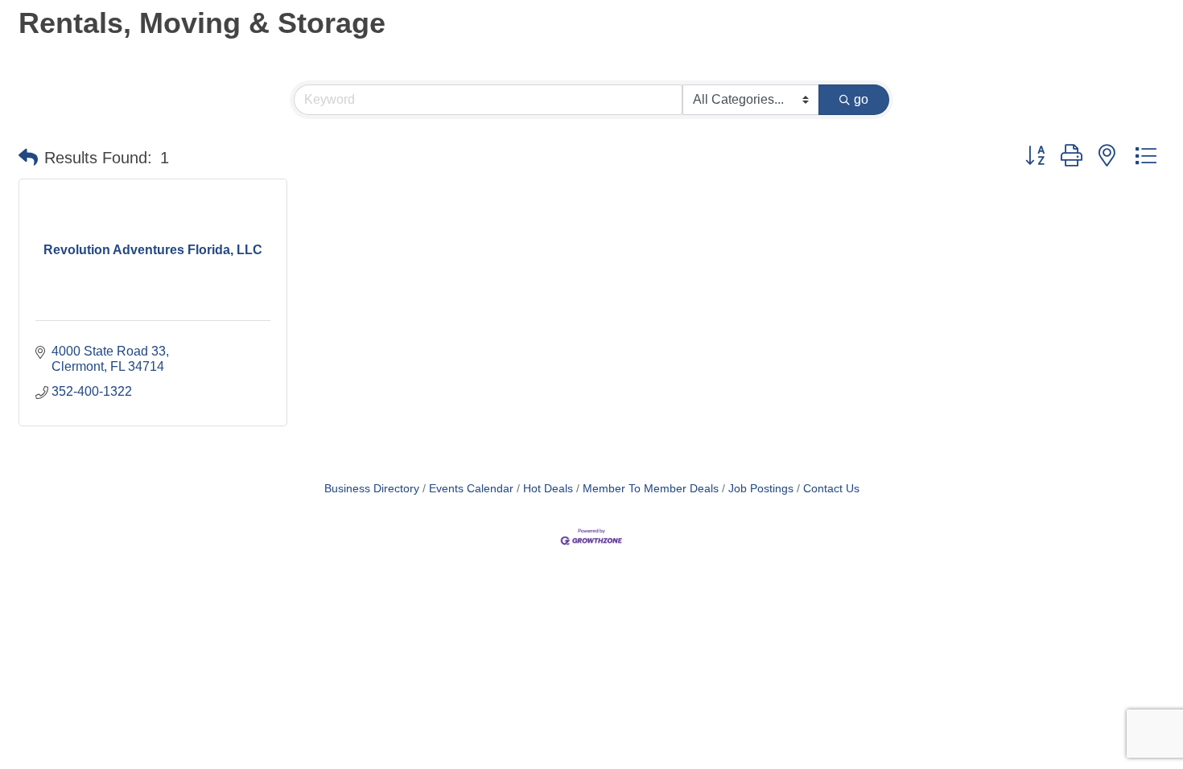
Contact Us (831, 489)
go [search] (861, 99)
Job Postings (760, 489)
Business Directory (371, 489)
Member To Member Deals (651, 489)
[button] (28, 157)
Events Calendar (471, 489)
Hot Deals (548, 489)
